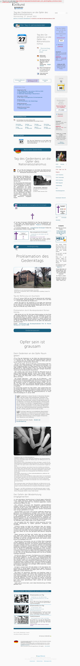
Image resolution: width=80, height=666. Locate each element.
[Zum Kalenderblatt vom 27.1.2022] (38, 48)
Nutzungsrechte (47, 661)
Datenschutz (39, 661)
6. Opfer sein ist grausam (24, 104)
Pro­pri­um (38, 224)
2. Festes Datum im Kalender (25, 92)
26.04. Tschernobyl (60, 177)
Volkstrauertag (59, 185)
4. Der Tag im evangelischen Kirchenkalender (29, 97)
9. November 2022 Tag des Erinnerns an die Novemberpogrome (37, 609)
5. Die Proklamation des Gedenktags (27, 101)
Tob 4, (59, 267)
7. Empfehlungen (22, 108)
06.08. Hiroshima (59, 180)
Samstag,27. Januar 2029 (47, 128)
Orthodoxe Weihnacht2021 (20, 81)
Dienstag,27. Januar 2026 (38, 125)
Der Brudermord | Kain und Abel (40, 618)
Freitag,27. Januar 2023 (19, 128)
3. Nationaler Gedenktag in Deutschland (28, 93)
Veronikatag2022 (45, 81)
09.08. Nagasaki (59, 182)
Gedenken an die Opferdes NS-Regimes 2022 (32, 81)
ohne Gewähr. (47, 646)
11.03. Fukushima (59, 174)
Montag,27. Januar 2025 (28, 128)
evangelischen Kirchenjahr (37, 227)
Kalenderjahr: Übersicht (61, 197)
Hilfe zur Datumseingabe (61, 143)
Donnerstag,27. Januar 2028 (47, 125)
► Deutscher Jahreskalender (24, 18)
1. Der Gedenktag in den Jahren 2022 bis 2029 (30, 91)
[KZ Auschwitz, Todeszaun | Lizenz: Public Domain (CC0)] (42, 180)
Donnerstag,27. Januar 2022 (44, 50)
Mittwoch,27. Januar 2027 (38, 128)
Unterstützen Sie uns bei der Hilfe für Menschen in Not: (61, 232)
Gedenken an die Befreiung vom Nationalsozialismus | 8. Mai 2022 (39, 598)
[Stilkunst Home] (18, 9)
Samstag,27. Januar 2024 (28, 125)
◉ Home (15, 18)
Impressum (32, 661)
